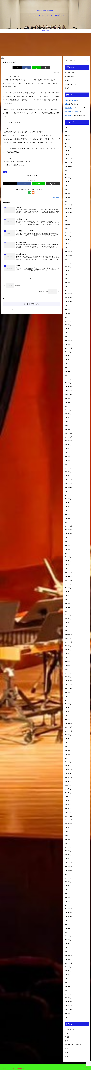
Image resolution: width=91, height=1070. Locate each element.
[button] (45, 67)
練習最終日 (68, 108)
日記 (5, 172)
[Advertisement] (45, 45)
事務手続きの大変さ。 (72, 84)
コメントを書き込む (31, 304)
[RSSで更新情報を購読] (33, 192)
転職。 (67, 100)
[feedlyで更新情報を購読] (29, 192)
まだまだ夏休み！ (70, 76)
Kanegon (74, 100)
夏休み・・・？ (70, 80)
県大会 (67, 88)
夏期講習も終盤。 (70, 72)
